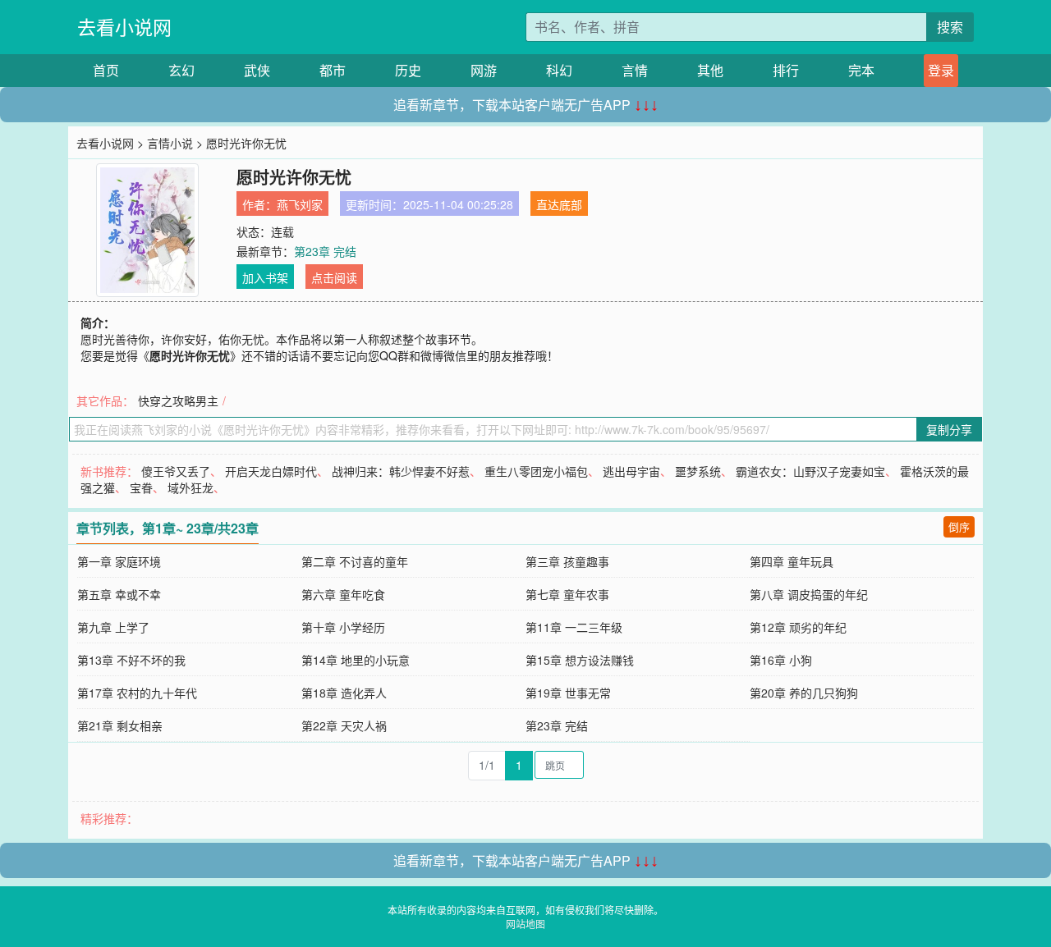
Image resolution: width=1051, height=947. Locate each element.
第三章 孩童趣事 (567, 561)
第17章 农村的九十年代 (137, 692)
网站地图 (525, 924)
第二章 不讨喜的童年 (354, 561)
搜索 (950, 26)
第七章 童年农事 (567, 594)
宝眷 (141, 487)
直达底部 (559, 204)
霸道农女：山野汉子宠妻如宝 (810, 471)
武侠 (257, 70)
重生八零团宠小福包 (536, 471)
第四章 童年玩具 (791, 561)
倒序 (959, 526)
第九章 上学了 (113, 627)
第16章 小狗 (781, 660)
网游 (483, 70)
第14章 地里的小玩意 (355, 660)
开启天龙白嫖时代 (271, 471)
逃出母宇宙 (631, 471)
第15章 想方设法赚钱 (580, 660)
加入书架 (265, 277)
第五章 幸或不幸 (119, 594)
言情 (635, 70)
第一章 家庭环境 (119, 561)
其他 (710, 70)
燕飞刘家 (300, 204)
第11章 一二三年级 (574, 627)
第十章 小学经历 (343, 627)
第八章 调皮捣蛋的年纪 (809, 594)
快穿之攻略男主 (178, 400)
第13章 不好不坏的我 (131, 660)
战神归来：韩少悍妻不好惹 (401, 471)
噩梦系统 (698, 471)
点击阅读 (334, 277)
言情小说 (170, 143)
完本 (861, 70)
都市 (332, 70)
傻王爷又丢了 (175, 471)
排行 (786, 70)
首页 (106, 70)
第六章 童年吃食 (343, 594)
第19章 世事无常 (568, 692)
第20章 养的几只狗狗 (804, 692)
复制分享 (949, 429)
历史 (408, 70)
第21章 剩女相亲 (120, 725)
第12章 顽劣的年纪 (798, 627)
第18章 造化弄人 (344, 692)
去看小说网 (124, 26)
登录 (941, 70)
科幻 (559, 70)
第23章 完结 (325, 251)
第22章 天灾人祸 (344, 725)
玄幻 (181, 70)
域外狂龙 (190, 487)
